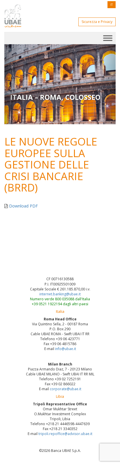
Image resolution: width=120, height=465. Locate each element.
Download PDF (23, 206)
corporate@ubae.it (65, 388)
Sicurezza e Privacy (97, 21)
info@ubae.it (65, 348)
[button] (12, 84)
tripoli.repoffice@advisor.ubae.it (65, 433)
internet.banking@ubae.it (60, 294)
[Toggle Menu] (107, 38)
